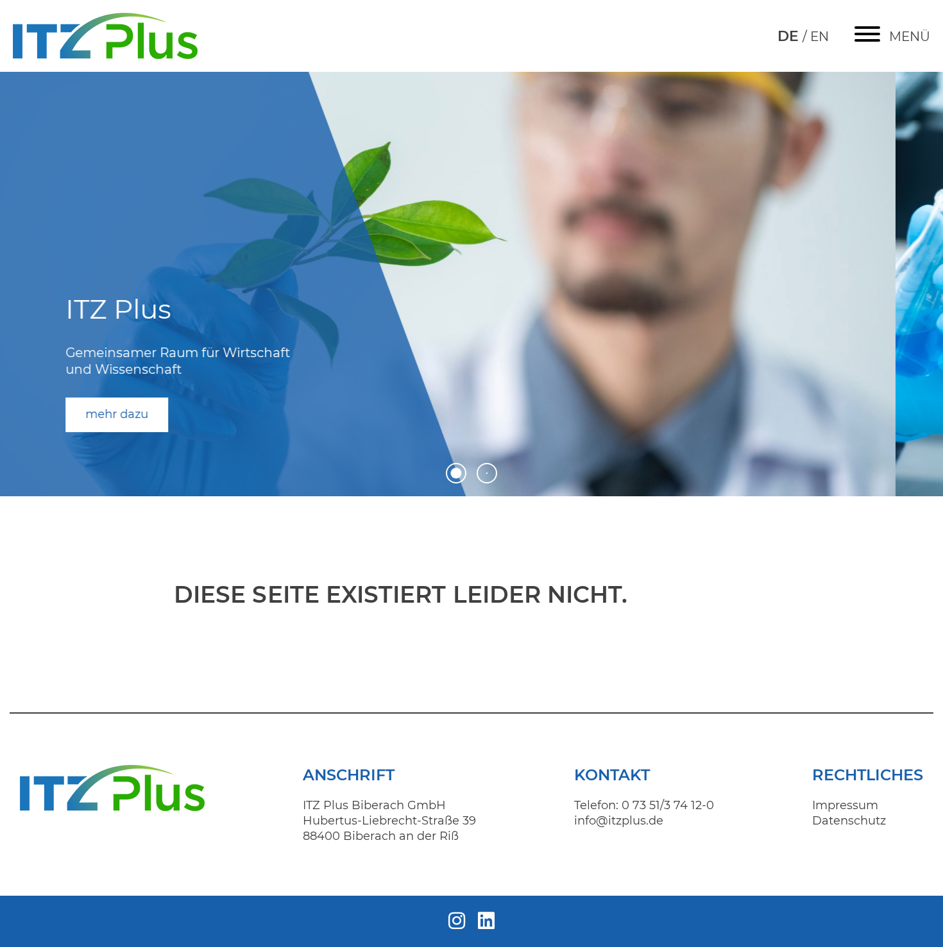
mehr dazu (164, 411)
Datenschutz (849, 821)
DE (790, 36)
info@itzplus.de (618, 821)
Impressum (845, 805)
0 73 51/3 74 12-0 (668, 805)
